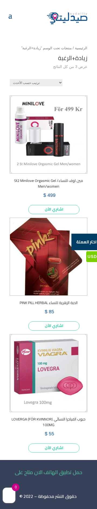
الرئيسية (81, 48)
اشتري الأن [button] (54, 209)
